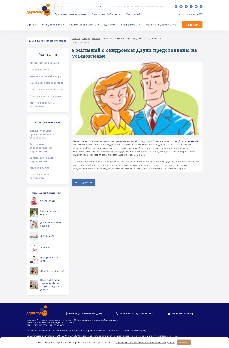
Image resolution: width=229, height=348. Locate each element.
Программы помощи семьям (70, 14)
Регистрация (192, 14)
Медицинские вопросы (44, 62)
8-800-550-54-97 (136, 6)
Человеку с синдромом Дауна (160, 24)
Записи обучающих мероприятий (42, 159)
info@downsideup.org (158, 6)
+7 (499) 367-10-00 (121, 6)
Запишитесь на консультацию (48, 40)
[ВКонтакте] (83, 182)
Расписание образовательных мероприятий (41, 148)
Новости (96, 38)
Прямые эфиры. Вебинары (46, 89)
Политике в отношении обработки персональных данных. (145, 342)
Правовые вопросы (42, 69)
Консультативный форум (45, 76)
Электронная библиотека (106, 14)
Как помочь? (133, 14)
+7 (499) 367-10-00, (129, 313)
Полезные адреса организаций (41, 176)
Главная (76, 38)
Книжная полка (39, 167)
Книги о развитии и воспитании (42, 104)
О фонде (86, 38)
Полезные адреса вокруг (45, 96)
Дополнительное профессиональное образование (42, 134)
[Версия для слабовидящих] (200, 14)
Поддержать (192, 24)
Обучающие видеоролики (46, 82)
